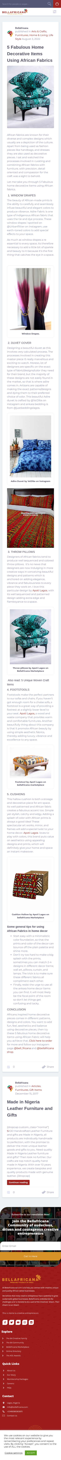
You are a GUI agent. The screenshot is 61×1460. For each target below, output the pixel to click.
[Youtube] (18, 1322)
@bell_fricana (22, 1048)
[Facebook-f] (5, 1322)
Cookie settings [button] (14, 1453)
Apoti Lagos (40, 590)
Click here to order (40, 1040)
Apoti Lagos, (27, 713)
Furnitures (21, 35)
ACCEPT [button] (31, 1453)
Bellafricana (21, 28)
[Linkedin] (31, 1322)
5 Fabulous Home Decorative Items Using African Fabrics (30, 54)
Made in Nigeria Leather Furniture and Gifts (30, 1108)
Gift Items (35, 1089)
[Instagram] (24, 1322)
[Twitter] (11, 1322)
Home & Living (38, 35)
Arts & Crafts (38, 31)
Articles (36, 1086)
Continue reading (18, 1182)
